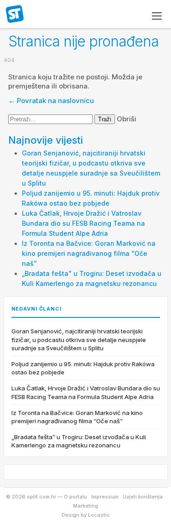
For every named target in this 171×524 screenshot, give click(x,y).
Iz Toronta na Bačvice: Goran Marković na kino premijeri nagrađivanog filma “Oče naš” (88, 253)
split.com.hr (15, 14)
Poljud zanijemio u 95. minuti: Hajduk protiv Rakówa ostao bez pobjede (83, 368)
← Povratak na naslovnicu (51, 100)
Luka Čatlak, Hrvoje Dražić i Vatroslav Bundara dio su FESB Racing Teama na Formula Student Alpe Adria (83, 223)
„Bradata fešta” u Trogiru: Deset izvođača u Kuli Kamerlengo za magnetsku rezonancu (78, 441)
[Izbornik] (157, 16)
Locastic (99, 515)
